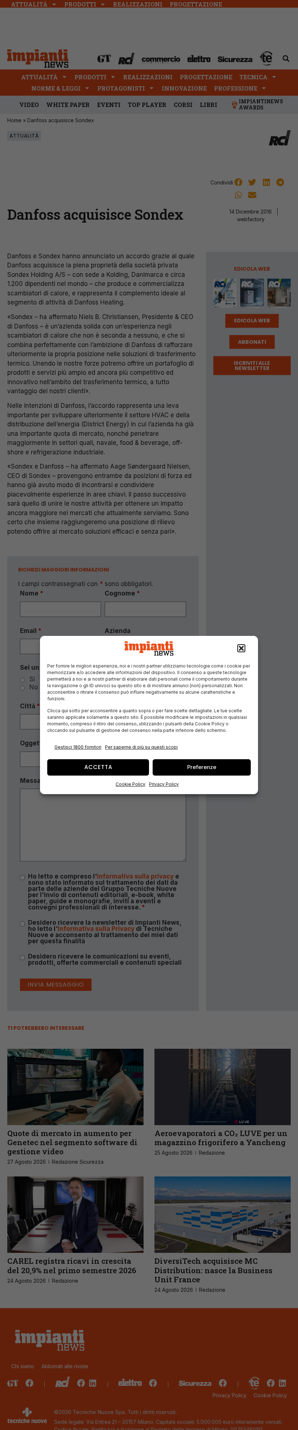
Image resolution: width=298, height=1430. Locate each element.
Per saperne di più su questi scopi (141, 747)
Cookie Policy (130, 784)
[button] (241, 648)
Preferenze (201, 767)
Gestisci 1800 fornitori (78, 747)
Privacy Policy (164, 784)
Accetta (98, 767)
